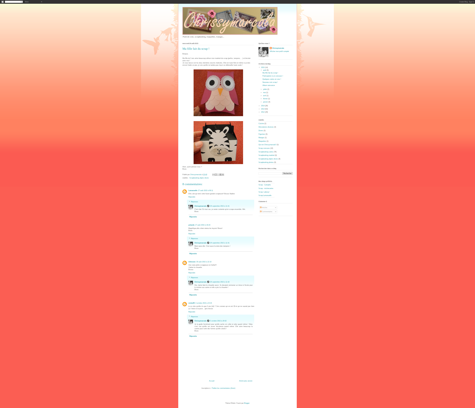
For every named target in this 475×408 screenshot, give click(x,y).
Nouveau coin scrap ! (270, 82)
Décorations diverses (266, 127)
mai (264, 92)
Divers (261, 130)
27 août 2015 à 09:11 (205, 190)
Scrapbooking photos (266, 162)
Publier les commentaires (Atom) (223, 388)
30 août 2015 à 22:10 (203, 262)
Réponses (194, 202)
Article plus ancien (245, 381)
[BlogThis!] (216, 174)
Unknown (192, 262)
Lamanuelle (192, 190)
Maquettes (262, 141)
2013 (263, 109)
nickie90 (191, 303)
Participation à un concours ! (272, 76)
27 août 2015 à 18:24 (202, 225)
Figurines (262, 134)
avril (265, 96)
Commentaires (266, 212)
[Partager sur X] (218, 174)
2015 (263, 67)
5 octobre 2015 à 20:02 (218, 321)
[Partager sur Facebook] (220, 174)
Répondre (191, 197)
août (265, 70)
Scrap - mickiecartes (266, 188)
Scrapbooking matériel (266, 155)
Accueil (211, 381)
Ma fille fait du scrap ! (270, 73)
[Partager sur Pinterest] (223, 174)
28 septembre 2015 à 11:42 (219, 282)
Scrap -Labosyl (264, 192)
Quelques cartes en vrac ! (271, 79)
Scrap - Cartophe (265, 185)
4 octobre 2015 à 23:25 (203, 303)
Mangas (261, 138)
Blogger (246, 403)
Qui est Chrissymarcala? (267, 145)
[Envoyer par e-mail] (213, 174)
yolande (191, 225)
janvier (265, 102)
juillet (265, 89)
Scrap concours (264, 148)
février (265, 99)
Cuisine (261, 123)
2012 (263, 112)
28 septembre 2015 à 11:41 (219, 206)
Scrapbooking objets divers (199, 178)
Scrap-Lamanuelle (265, 195)
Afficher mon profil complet (279, 51)
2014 (263, 106)
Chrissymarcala (200, 206)
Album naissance (268, 85)
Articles (264, 207)
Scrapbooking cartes (266, 152)
